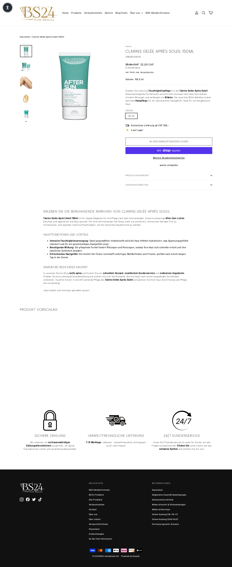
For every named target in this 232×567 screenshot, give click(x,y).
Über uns (135, 12)
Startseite (25, 37)
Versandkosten (147, 72)
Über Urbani (95, 519)
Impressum (94, 529)
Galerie (109, 12)
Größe (129, 111)
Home (65, 12)
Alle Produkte (95, 499)
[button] (8, 8)
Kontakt (93, 509)
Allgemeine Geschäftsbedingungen (169, 494)
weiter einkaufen (169, 165)
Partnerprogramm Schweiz (165, 524)
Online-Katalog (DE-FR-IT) (165, 514)
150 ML (131, 116)
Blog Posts (122, 12)
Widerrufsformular (161, 509)
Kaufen (42, 383)
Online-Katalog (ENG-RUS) (165, 519)
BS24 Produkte (96, 494)
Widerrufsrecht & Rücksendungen (169, 504)
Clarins (128, 46)
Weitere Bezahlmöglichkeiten (169, 158)
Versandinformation (136, 185)
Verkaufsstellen (93, 12)
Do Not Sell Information (100, 538)
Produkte (76, 12)
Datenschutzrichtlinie (163, 499)
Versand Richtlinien (98, 524)
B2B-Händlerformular (158, 12)
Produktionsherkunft (137, 175)
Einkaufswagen (96, 534)
